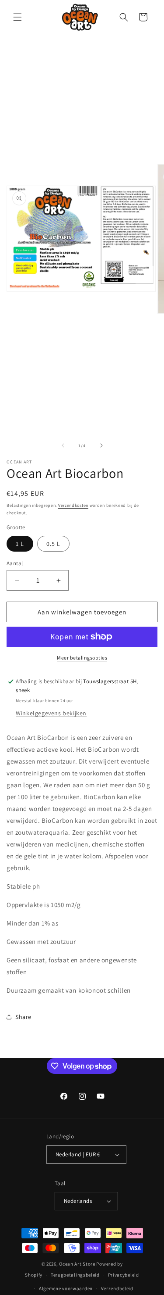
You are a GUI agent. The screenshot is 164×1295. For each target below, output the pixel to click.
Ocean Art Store (77, 1264)
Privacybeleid (123, 1275)
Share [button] (23, 1017)
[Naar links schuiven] (63, 445)
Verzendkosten (73, 505)
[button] (17, 17)
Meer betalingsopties (82, 657)
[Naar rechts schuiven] (101, 445)
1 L (20, 544)
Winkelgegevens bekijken (51, 713)
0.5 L (53, 544)
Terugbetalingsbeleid (75, 1275)
